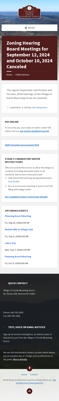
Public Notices (23, 74)
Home (9, 74)
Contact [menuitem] (34, 374)
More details (20, 359)
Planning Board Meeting (18, 216)
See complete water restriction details (26, 196)
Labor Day (10, 243)
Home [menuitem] (24, 374)
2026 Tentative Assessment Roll (22, 145)
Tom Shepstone (39, 107)
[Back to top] (29, 391)
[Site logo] (29, 18)
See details (13, 181)
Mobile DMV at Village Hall (19, 229)
